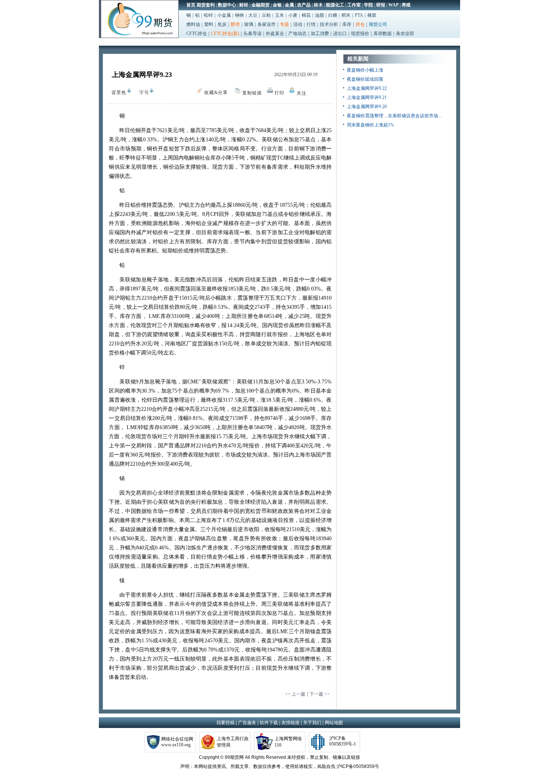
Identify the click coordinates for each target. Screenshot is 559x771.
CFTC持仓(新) (225, 33)
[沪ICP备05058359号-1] (319, 741)
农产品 (304, 5)
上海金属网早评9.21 (367, 97)
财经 (243, 5)
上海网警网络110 (288, 742)
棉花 (306, 15)
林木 (318, 5)
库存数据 (382, 33)
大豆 (252, 15)
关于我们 (312, 722)
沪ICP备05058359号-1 (342, 741)
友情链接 (290, 722)
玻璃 (248, 24)
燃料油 (193, 24)
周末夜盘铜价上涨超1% (370, 125)
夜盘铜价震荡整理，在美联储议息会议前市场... (394, 115)
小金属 (224, 15)
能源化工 (335, 5)
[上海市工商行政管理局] (208, 741)
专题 (284, 24)
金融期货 (260, 5)
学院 (368, 5)
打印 (279, 93)
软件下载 (269, 722)
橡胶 (371, 15)
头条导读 (252, 33)
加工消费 (320, 33)
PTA (359, 15)
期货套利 (206, 5)
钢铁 (239, 15)
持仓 (360, 24)
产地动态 (297, 33)
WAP (393, 5)
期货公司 (378, 24)
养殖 (406, 5)
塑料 (208, 24)
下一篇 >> (320, 694)
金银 (277, 5)
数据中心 (227, 5)
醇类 (235, 24)
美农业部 (405, 33)
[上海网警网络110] (264, 741)
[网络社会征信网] (153, 741)
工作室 (354, 5)
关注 (303, 95)
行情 (311, 24)
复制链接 (252, 93)
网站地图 (334, 722)
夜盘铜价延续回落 (365, 79)
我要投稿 (225, 722)
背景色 (118, 92)
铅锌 (208, 15)
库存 (346, 24)
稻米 (346, 15)
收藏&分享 (218, 94)
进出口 (340, 33)
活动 (297, 24)
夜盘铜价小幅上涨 (365, 70)
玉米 (279, 15)
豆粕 (266, 15)
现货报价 (360, 33)
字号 (144, 94)
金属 (289, 5)
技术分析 (329, 24)
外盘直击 (275, 33)
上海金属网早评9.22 (367, 88)
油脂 (319, 15)
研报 (380, 5)
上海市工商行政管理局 (233, 742)
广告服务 (247, 722)
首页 (190, 5)
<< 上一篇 (295, 694)
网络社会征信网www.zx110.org (177, 741)
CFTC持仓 (196, 33)
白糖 (332, 15)
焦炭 (222, 24)
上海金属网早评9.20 (367, 106)
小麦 (292, 15)
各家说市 (266, 24)
